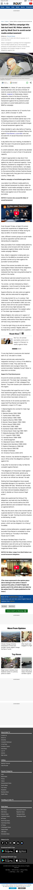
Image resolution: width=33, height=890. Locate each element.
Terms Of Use (15, 869)
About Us (3, 737)
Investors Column (5, 746)
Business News (5, 792)
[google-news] (21, 842)
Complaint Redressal (6, 742)
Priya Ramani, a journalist (14, 133)
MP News (3, 818)
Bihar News (4, 809)
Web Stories (4, 755)
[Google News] (5, 82)
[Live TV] (30, 4)
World (17, 7)
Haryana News (5, 814)
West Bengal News (21, 816)
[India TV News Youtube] (31, 0)
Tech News (4, 787)
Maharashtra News (21, 809)
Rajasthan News (20, 812)
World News (4, 776)
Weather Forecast (5, 763)
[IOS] (25, 0)
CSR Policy (12, 871)
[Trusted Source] (14, 82)
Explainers (3, 789)
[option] (16, 341)
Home (2, 7)
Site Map (7, 869)
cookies (28, 886)
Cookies (4, 885)
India (12, 7)
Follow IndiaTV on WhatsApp (15, 611)
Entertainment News (6, 783)
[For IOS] (21, 860)
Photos (3, 778)
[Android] (26, 0)
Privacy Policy (24, 869)
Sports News (4, 785)
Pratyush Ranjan (11, 36)
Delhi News (4, 812)
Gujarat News (4, 829)
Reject (22, 888)
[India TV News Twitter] (30, 0)
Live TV (3, 750)
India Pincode (4, 765)
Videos (8, 7)
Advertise (3, 739)
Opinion (7, 21)
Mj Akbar (4, 606)
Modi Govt (12, 606)
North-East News (5, 820)
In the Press (4, 744)
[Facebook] (2, 842)
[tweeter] (6, 842)
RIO (18, 871)
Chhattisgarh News (6, 827)
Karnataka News (5, 834)
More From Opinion (16, 628)
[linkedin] (18, 842)
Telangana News (20, 814)
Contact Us (4, 735)
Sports (23, 7)
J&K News (3, 831)
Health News (4, 794)
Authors (3, 753)
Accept (13, 888)
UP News (3, 825)
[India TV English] (17, 3)
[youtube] (14, 842)
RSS (22, 871)
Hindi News (4, 748)
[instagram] (10, 842)
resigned (10, 94)
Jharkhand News (5, 816)
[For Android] (7, 860)
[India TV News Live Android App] (7, 851)
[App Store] (21, 851)
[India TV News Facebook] (28, 0)
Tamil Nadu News (5, 823)
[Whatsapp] (27, 83)
